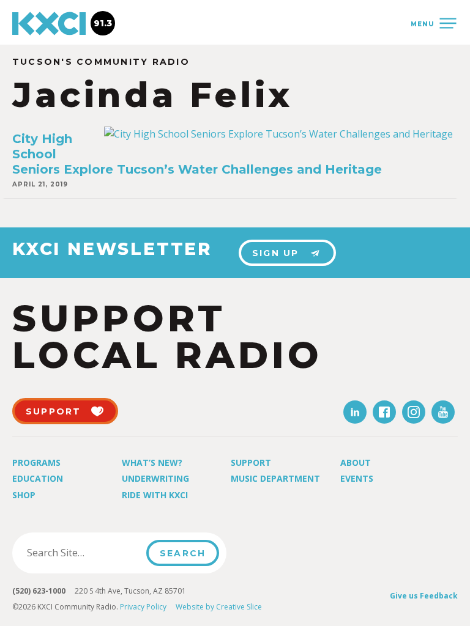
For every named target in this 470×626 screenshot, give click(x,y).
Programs (36, 462)
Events (356, 478)
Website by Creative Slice (219, 607)
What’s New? (152, 462)
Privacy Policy (143, 607)
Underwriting (155, 478)
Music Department (275, 478)
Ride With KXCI (155, 495)
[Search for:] (83, 552)
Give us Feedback (424, 596)
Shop (23, 495)
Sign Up (275, 253)
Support (251, 462)
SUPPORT (53, 411)
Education (37, 478)
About (355, 462)
